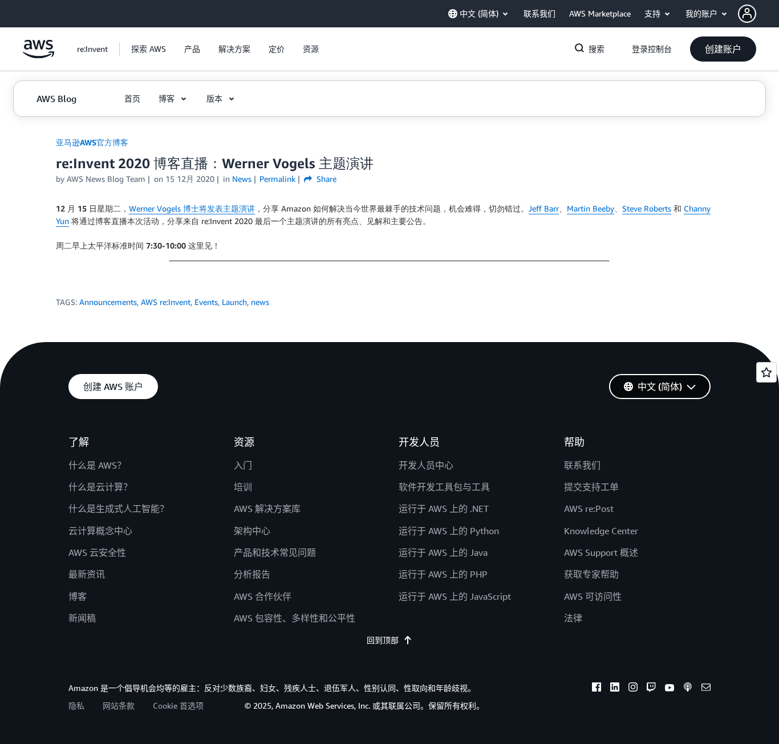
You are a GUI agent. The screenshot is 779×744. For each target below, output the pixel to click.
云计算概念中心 (100, 530)
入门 (243, 465)
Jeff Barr (544, 208)
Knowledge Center (601, 530)
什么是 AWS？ (97, 465)
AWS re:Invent (165, 302)
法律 (573, 618)
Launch (234, 302)
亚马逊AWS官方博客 (92, 142)
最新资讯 (86, 574)
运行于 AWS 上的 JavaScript (455, 596)
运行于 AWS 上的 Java (443, 552)
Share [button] (325, 179)
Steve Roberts (646, 208)
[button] (758, 13)
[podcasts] (687, 688)
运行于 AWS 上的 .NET (444, 508)
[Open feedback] (766, 372)
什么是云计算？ (100, 487)
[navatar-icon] (747, 14)
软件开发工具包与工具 (444, 487)
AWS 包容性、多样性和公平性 (294, 618)
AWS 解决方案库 (267, 508)
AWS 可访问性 (593, 596)
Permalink (277, 179)
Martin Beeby (590, 208)
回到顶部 (383, 640)
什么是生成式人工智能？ (118, 508)
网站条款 (119, 705)
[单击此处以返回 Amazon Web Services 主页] (38, 55)
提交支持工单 (591, 487)
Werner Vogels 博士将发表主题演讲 (192, 208)
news (260, 302)
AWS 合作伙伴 (262, 596)
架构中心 (252, 530)
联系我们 (582, 465)
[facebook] (596, 688)
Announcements (108, 302)
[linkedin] (614, 688)
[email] (706, 688)
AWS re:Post (589, 508)
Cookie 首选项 (178, 705)
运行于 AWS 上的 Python (449, 530)
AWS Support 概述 (601, 552)
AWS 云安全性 (97, 552)
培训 (243, 487)
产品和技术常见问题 (275, 552)
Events (206, 302)
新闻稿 (82, 618)
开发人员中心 (426, 465)
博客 (77, 596)
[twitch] (651, 688)
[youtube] (669, 688)
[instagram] (633, 688)
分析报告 (252, 574)
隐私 (76, 705)
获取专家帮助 (591, 574)
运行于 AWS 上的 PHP (443, 574)
